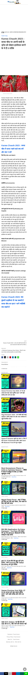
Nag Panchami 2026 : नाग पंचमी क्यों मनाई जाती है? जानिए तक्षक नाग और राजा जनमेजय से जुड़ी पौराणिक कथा (13, 416)
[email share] (7, 357)
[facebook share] (2, 357)
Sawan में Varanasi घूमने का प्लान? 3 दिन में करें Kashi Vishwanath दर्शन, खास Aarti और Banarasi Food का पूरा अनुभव (13, 440)
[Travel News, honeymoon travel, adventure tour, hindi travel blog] (14, 2)
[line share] (18, 357)
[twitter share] (5, 357)
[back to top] (25, 669)
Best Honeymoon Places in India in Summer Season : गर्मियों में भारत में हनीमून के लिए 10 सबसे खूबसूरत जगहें (14, 471)
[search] (26, 2)
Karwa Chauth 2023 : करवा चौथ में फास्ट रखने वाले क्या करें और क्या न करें (13, 148)
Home (2, 31)
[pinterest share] (10, 357)
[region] (14, 16)
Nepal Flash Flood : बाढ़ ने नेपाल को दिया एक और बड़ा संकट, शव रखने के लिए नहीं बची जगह (13, 501)
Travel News (4, 496)
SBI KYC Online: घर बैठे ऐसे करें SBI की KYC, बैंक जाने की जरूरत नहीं (13, 623)
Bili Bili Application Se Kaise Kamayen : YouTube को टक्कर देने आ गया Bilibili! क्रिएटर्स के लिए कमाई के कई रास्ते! (13, 532)
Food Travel (4, 557)
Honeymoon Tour (5, 464)
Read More (14, 476)
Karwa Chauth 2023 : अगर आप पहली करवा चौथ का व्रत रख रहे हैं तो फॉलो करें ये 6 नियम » (15, 343)
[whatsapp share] (15, 357)
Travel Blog (4, 618)
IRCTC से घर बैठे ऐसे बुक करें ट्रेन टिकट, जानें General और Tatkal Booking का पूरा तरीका (12, 562)
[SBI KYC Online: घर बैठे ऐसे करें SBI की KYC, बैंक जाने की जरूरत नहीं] (14, 610)
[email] (10, 673)
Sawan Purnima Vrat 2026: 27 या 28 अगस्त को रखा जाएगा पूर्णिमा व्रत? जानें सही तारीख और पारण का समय (13, 393)
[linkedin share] (13, 357)
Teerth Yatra (4, 35)
